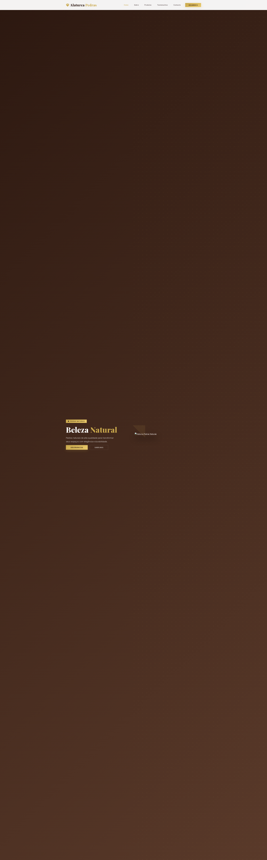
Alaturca (83, 5)
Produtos (148, 5)
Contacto (177, 5)
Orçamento (193, 5)
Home (126, 5)
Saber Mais (99, 447)
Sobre (136, 5)
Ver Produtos (77, 447)
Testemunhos (162, 5)
